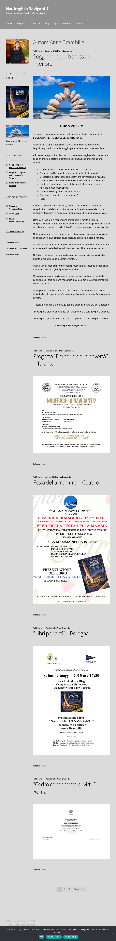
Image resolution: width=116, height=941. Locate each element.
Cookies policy (12, 242)
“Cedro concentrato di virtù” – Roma (66, 788)
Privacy (9, 924)
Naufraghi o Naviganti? (27, 8)
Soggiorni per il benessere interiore (62, 60)
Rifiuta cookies (54, 937)
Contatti (80, 23)
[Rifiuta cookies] (112, 933)
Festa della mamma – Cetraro (66, 482)
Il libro (33, 23)
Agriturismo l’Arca (62, 23)
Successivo (79, 889)
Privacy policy (71, 937)
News (44, 337)
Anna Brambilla (65, 51)
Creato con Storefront (25, 924)
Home (9, 23)
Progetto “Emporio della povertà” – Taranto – (70, 359)
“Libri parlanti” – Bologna (61, 633)
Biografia (20, 23)
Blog (47, 23)
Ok (41, 937)
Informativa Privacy (15, 231)
